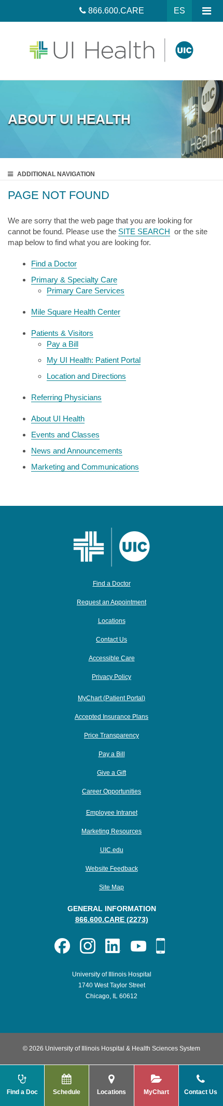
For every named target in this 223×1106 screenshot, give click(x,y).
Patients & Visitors (62, 333)
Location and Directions (86, 376)
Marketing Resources (111, 831)
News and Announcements (76, 450)
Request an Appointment (111, 602)
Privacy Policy (111, 676)
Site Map (111, 887)
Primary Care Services (85, 290)
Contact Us (111, 639)
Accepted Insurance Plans (111, 716)
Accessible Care (112, 658)
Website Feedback (112, 868)
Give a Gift (111, 772)
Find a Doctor (54, 263)
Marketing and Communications (85, 466)
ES (179, 10)
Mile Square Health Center (75, 311)
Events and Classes (65, 434)
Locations (112, 621)
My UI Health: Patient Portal (94, 360)
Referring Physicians (66, 397)
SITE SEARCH (144, 231)
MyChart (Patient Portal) (111, 698)
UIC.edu (111, 850)
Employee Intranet (111, 812)
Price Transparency (111, 735)
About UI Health (58, 418)
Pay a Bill (62, 343)
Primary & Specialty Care (74, 279)
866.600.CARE (116, 10)
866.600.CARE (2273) (111, 919)
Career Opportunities (111, 791)
